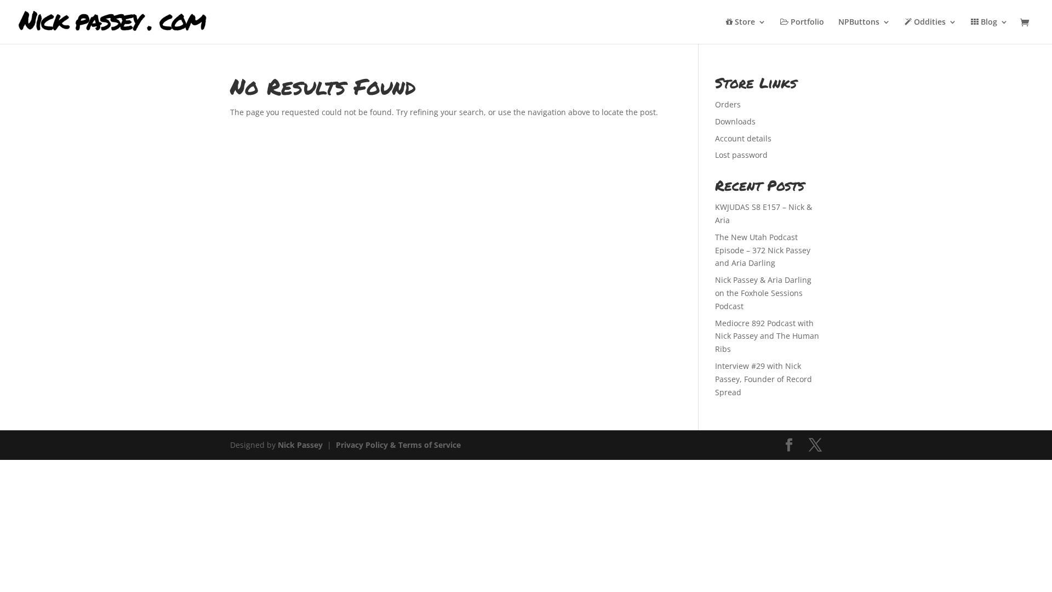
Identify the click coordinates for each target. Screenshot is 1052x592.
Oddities (929, 22)
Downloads (735, 121)
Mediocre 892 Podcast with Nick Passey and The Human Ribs (767, 336)
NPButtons (858, 22)
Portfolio (806, 22)
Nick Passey (300, 445)
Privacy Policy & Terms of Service (398, 445)
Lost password (741, 155)
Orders (728, 104)
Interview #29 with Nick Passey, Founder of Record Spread (763, 379)
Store (744, 22)
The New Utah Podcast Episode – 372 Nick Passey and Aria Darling (762, 250)
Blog (988, 22)
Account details (743, 138)
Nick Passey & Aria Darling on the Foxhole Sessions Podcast (763, 293)
